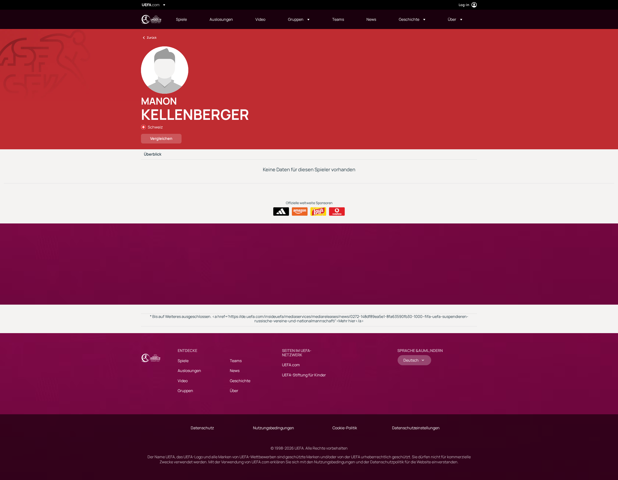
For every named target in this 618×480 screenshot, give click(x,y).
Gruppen (185, 390)
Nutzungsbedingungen (273, 427)
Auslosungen (189, 370)
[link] (181, 19)
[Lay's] (318, 211)
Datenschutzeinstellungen (416, 427)
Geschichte (240, 380)
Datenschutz (202, 427)
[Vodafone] (337, 211)
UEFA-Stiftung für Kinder (304, 375)
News (234, 370)
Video (183, 380)
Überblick (152, 154)
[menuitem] (187, 19)
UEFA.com (291, 364)
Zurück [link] (151, 38)
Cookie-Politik (344, 427)
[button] (299, 19)
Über (234, 390)
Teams (236, 360)
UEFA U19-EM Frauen (151, 19)
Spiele (183, 360)
